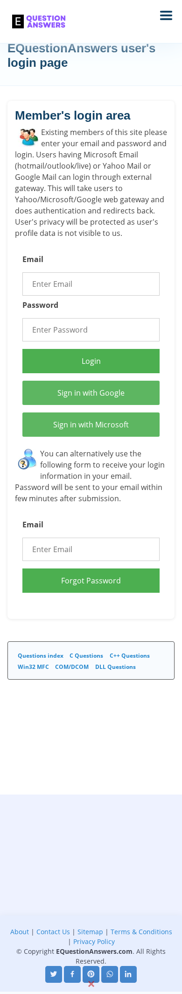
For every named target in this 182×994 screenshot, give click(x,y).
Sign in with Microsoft (91, 424)
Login (91, 361)
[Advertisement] (91, 886)
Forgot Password (91, 580)
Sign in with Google (91, 393)
